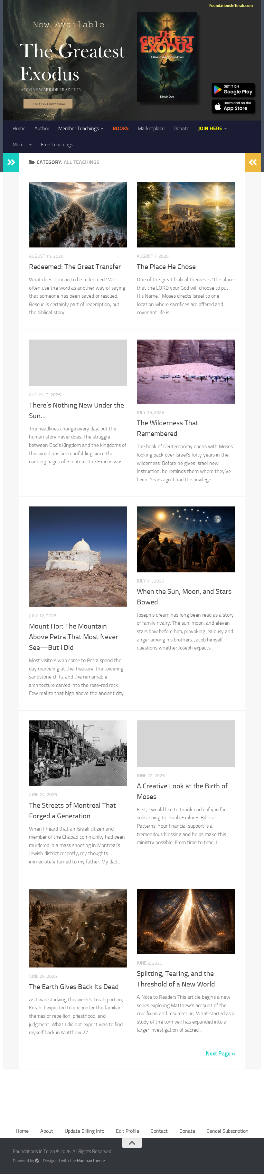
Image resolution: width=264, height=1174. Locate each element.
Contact (159, 1131)
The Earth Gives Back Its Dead (74, 987)
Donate (181, 128)
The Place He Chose (166, 267)
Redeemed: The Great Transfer (75, 267)
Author (41, 128)
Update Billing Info (84, 1131)
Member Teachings (78, 128)
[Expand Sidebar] (11, 162)
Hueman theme (91, 1160)
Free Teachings (57, 144)
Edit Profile (127, 1131)
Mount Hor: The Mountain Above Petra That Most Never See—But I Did (73, 637)
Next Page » (220, 1053)
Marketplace (151, 128)
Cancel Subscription (228, 1131)
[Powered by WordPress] (37, 1161)
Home (19, 128)
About (46, 1131)
